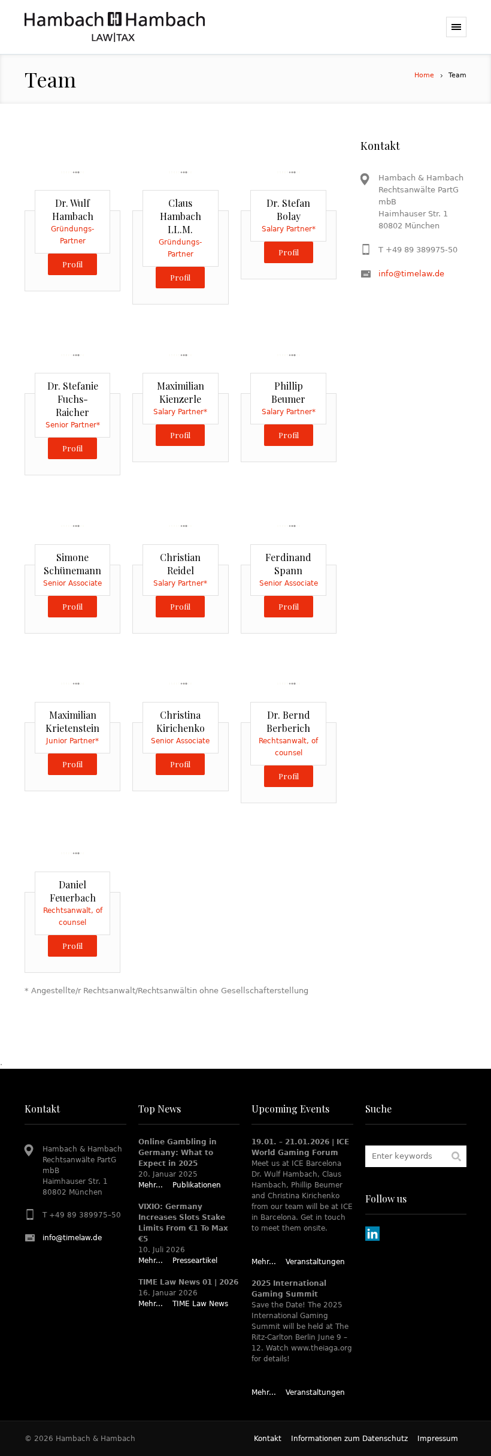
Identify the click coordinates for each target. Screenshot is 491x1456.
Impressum (437, 1438)
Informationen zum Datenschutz (349, 1438)
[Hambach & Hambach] (115, 27)
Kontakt (267, 1438)
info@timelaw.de (411, 273)
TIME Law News (200, 1304)
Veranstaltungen (315, 1262)
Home (424, 75)
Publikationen (196, 1185)
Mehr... (150, 1185)
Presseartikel (194, 1260)
